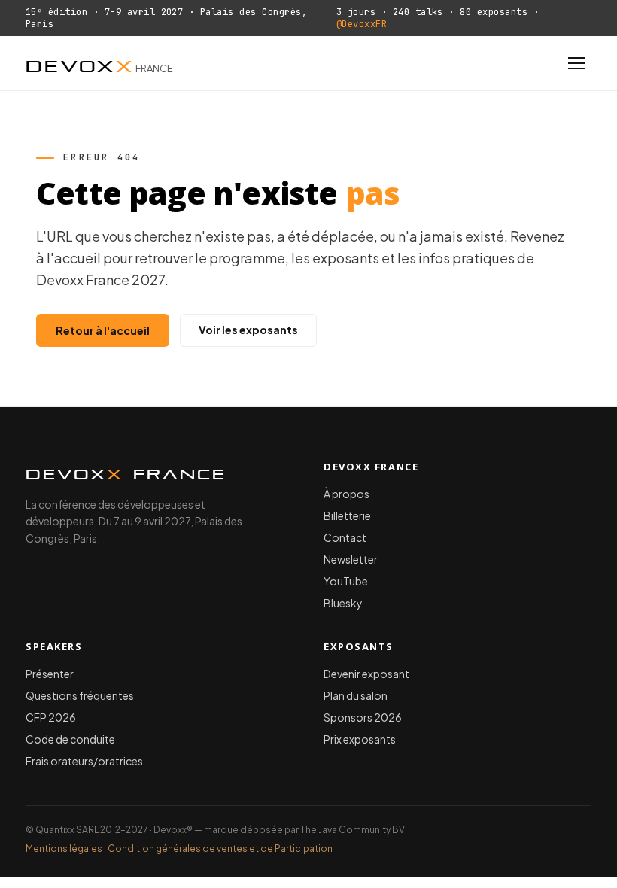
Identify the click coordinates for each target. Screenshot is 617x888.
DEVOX (99, 63)
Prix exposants (360, 739)
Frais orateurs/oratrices (84, 761)
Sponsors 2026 (363, 717)
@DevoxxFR (361, 24)
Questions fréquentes (80, 695)
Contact (345, 537)
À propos (346, 493)
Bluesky (343, 603)
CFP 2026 (51, 717)
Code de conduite (70, 739)
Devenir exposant (366, 673)
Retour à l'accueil (103, 330)
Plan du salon (356, 695)
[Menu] (576, 63)
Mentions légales (64, 848)
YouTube (346, 581)
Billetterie (347, 515)
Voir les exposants (248, 329)
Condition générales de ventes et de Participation (220, 848)
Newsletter (351, 559)
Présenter (50, 673)
